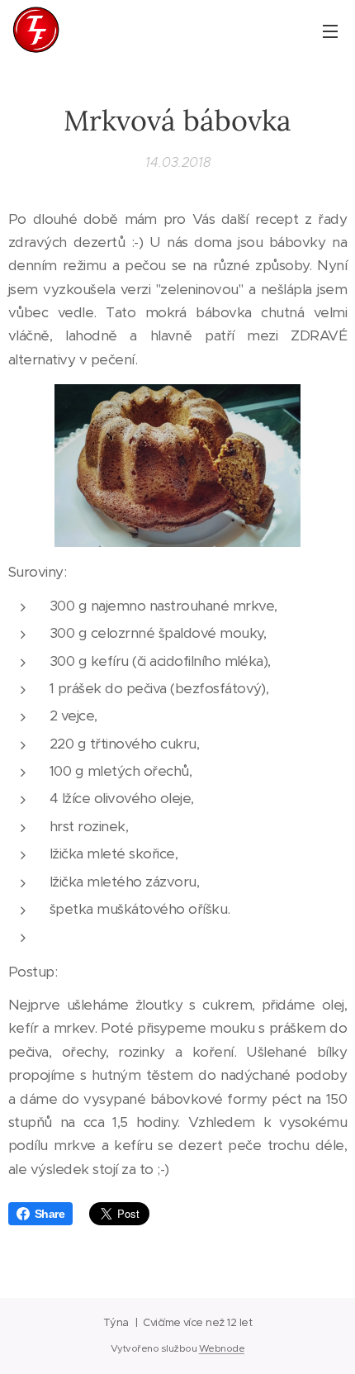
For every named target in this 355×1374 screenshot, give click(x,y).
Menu (330, 30)
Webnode (221, 1348)
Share (49, 1213)
